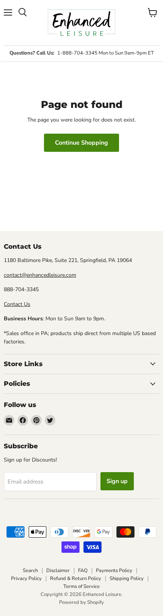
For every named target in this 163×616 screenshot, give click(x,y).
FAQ (83, 570)
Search (30, 570)
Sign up (117, 481)
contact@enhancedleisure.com (40, 275)
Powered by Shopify (81, 602)
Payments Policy (114, 570)
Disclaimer (58, 570)
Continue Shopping (81, 143)
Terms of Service (81, 586)
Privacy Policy (26, 578)
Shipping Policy (127, 578)
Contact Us (17, 304)
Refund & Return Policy (75, 578)
